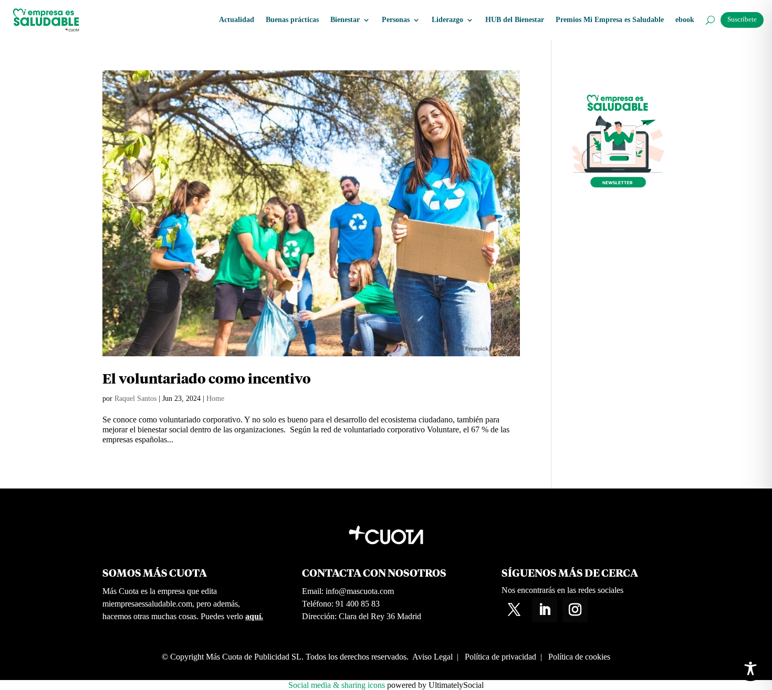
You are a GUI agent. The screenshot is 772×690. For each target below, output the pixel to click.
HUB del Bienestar (514, 20)
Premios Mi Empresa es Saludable (610, 20)
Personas (396, 20)
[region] (635, 607)
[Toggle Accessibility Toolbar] (750, 668)
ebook (684, 20)
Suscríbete (742, 19)
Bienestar (345, 20)
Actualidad (236, 20)
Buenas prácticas (292, 20)
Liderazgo (447, 20)
